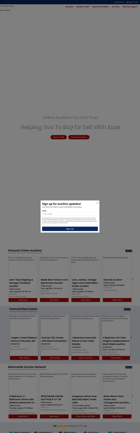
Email (44, 211)
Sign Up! (70, 229)
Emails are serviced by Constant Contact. (57, 223)
